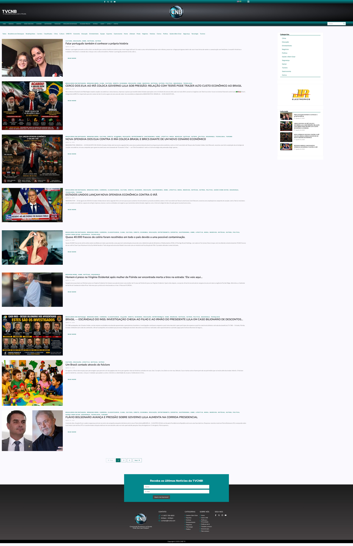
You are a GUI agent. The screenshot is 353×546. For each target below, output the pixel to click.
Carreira (103, 190)
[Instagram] (111, 2)
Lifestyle (165, 136)
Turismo (229, 136)
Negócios (11, 23)
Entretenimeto (138, 136)
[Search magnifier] (344, 23)
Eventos (116, 23)
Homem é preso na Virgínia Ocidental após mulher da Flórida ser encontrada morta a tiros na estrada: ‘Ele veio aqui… (134, 277)
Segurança (178, 83)
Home (4, 23)
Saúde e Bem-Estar (28, 23)
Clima (102, 83)
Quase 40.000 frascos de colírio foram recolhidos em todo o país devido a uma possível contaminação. (125, 237)
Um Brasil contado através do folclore (88, 365)
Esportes (18, 23)
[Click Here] (248, 1)
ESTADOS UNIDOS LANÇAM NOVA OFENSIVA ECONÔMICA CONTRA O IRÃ (111, 195)
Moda (172, 136)
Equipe (102, 23)
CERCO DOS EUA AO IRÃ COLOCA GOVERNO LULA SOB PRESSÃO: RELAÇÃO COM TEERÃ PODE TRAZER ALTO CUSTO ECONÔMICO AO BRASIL (154, 86)
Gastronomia (48, 23)
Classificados (114, 190)
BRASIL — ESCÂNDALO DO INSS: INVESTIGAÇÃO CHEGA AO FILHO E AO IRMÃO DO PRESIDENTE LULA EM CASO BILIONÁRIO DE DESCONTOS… (154, 319)
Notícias (95, 23)
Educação (77, 41)
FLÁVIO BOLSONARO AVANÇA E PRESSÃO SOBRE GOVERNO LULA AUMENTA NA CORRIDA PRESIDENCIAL (132, 417)
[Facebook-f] (105, 2)
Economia (39, 23)
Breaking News (93, 83)
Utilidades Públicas (85, 23)
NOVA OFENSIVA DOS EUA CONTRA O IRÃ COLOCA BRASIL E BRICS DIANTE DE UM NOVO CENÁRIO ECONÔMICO (136, 139)
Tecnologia (57, 23)
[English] (238, 1)
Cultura (69, 41)
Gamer (284, 64)
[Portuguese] (240, 1)
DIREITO (116, 83)
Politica (169, 83)
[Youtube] (114, 2)
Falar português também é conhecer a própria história (97, 44)
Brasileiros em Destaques (70, 23)
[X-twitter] (108, 2)
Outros (109, 23)
